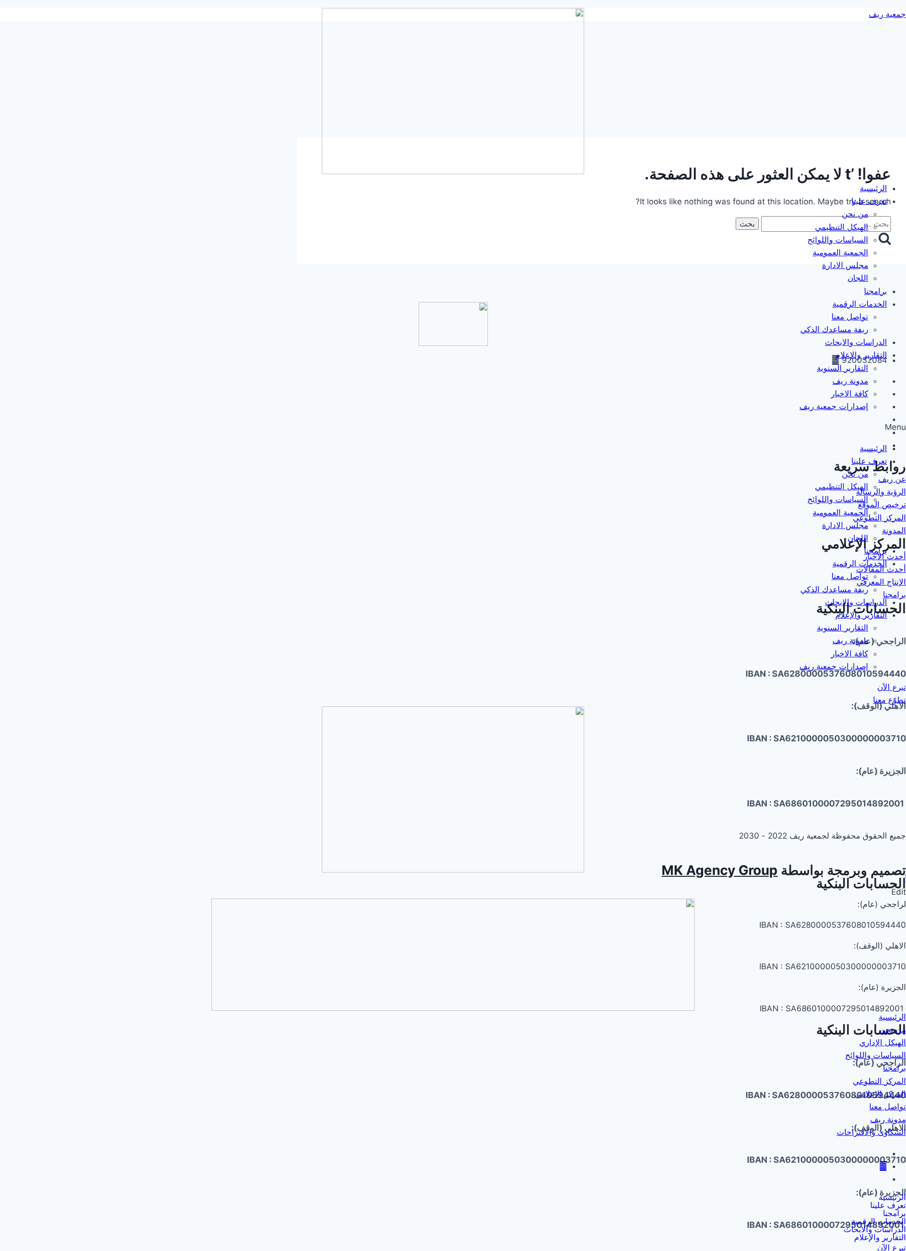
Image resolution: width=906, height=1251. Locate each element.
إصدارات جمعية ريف (833, 406)
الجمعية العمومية (840, 252)
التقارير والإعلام (861, 355)
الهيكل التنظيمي (841, 227)
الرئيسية (873, 188)
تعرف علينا (869, 201)
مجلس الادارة (845, 265)
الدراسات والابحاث (856, 342)
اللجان (857, 278)
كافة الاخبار (849, 393)
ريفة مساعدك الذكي (834, 329)
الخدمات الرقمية (859, 304)
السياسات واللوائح (837, 239)
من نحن (855, 213)
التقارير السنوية (842, 368)
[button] (453, 427)
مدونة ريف (850, 381)
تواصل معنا (849, 316)
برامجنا (875, 291)
